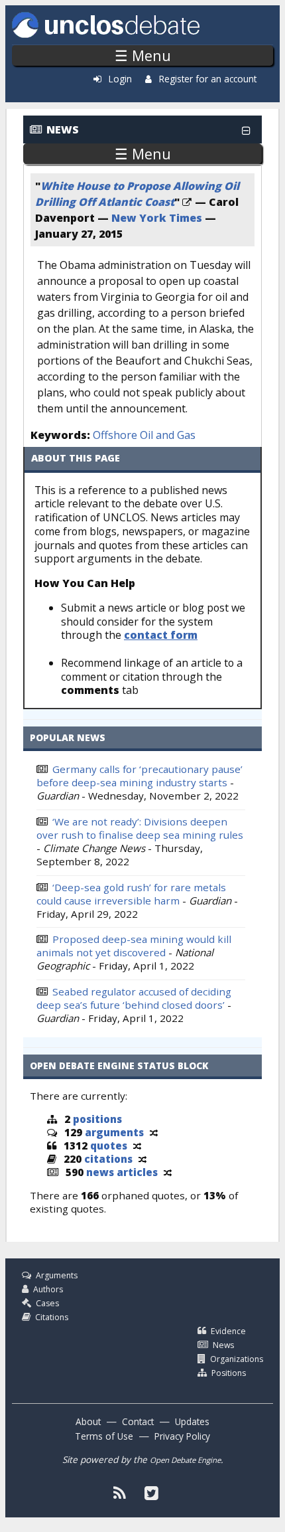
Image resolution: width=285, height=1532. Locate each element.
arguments (114, 1132)
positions (97, 1119)
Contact (138, 1421)
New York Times (156, 218)
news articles (122, 1172)
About (88, 1421)
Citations (51, 1317)
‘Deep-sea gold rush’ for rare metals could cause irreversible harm (131, 894)
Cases (47, 1303)
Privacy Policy (182, 1436)
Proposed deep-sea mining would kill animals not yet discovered (133, 945)
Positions (228, 1373)
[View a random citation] (142, 1158)
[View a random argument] (153, 1132)
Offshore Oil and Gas (144, 435)
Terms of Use (104, 1436)
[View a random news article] (167, 1172)
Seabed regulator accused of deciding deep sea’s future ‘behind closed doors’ (133, 998)
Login (120, 78)
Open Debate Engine (185, 1460)
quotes (108, 1145)
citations (108, 1158)
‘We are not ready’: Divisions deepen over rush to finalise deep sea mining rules (139, 828)
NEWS (62, 129)
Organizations (236, 1359)
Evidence (228, 1331)
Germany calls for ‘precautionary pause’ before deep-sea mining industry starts (139, 775)
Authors (48, 1289)
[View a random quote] (137, 1145)
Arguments (57, 1275)
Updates (192, 1421)
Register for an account (207, 78)
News (223, 1345)
